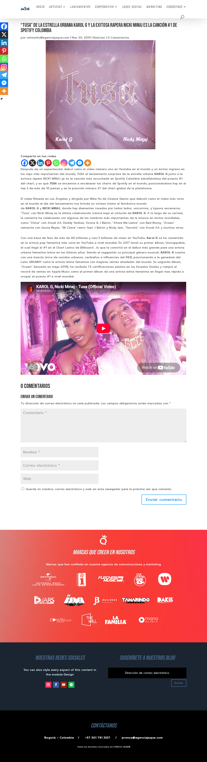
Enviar (178, 683)
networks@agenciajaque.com (48, 38)
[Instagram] (64, 162)
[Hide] (1, 98)
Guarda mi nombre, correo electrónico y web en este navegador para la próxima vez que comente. (99, 489)
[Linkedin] (40, 162)
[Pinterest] (48, 162)
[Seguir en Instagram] (48, 685)
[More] (87, 162)
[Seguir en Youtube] (64, 685)
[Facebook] (24, 162)
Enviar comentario (164, 500)
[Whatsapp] (56, 162)
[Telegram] (71, 162)
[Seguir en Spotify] (71, 685)
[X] (32, 162)
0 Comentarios (118, 38)
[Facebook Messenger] (79, 162)
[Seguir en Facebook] (56, 685)
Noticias (99, 38)
